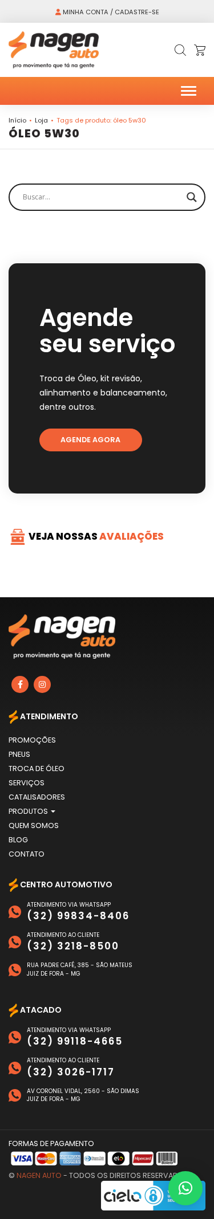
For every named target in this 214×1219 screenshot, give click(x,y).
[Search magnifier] (192, 197)
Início (17, 120)
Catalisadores (37, 797)
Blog (18, 840)
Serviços (27, 783)
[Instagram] (42, 684)
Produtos (29, 811)
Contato (27, 854)
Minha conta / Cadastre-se (110, 12)
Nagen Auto (39, 1175)
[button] (185, 1188)
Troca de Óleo (36, 768)
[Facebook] (20, 684)
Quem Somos (34, 825)
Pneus (19, 754)
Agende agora (90, 440)
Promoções (32, 740)
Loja (41, 120)
